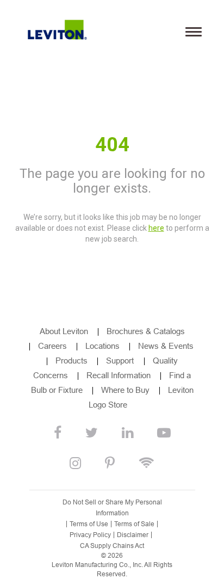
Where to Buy (125, 390)
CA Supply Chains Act (112, 546)
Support (121, 360)
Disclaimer (132, 535)
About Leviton (64, 331)
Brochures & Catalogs (146, 331)
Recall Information (118, 375)
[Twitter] (91, 433)
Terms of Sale (134, 524)
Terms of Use (89, 524)
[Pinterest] (110, 464)
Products (71, 360)
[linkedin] (127, 433)
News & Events (166, 345)
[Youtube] (164, 433)
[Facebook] (57, 433)
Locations (102, 345)
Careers (52, 345)
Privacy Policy (90, 535)
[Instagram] (75, 464)
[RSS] (146, 464)
